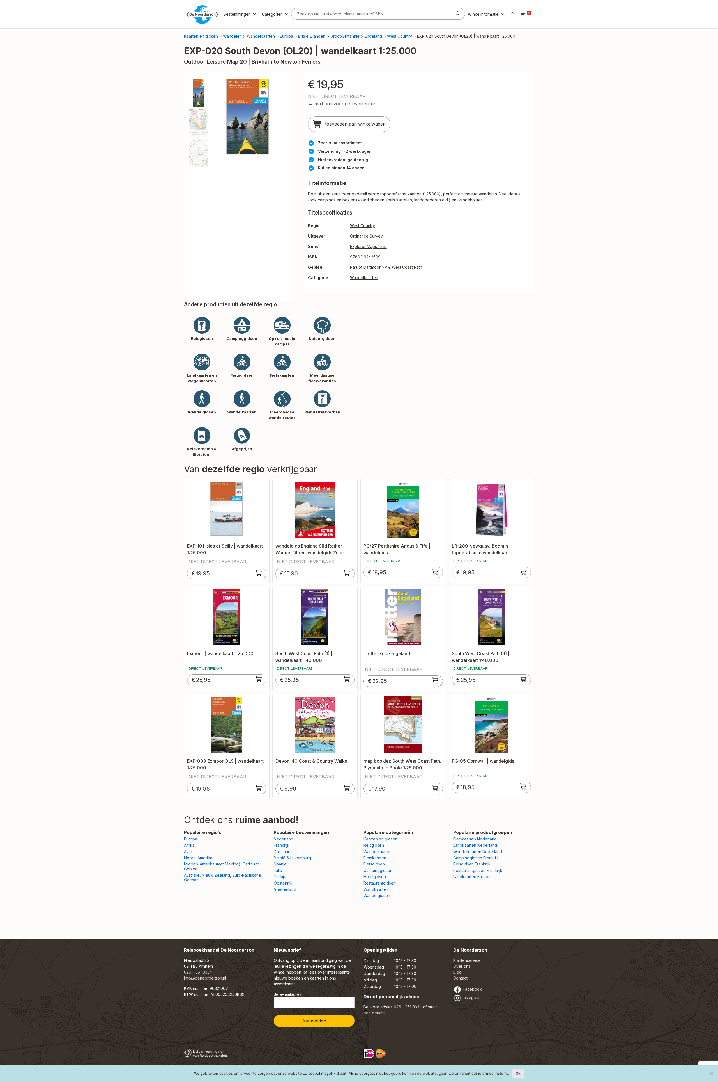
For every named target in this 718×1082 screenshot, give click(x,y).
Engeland (373, 36)
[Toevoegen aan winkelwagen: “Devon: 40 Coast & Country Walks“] (347, 788)
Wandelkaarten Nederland (477, 851)
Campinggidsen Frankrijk (476, 857)
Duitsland (282, 851)
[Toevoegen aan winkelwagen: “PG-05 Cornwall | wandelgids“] (523, 786)
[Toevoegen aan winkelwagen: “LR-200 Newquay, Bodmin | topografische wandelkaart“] (523, 571)
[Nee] (711, 1073)
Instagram (471, 997)
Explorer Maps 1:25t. (368, 246)
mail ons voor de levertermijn (345, 103)
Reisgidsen (373, 845)
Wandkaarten (375, 889)
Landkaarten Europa (472, 876)
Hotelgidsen (374, 876)
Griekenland (285, 889)
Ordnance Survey (366, 236)
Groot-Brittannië (345, 36)
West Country (399, 36)
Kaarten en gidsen (201, 36)
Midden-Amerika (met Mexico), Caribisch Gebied (222, 866)
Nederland (283, 839)
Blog (457, 972)
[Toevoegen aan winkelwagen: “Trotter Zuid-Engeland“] (435, 680)
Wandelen (232, 36)
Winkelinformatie (483, 14)
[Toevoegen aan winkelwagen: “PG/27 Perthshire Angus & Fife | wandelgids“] (435, 571)
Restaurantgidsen (379, 883)
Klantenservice (467, 960)
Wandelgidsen (376, 895)
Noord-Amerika (198, 857)
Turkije (280, 876)
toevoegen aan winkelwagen (355, 124)
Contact (460, 978)
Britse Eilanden (311, 36)
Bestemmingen (237, 14)
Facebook (472, 989)
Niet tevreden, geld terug (343, 159)
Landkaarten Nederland (475, 845)
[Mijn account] (512, 14)
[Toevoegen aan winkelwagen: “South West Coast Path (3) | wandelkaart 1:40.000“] (523, 679)
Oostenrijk (283, 883)
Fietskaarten (374, 857)
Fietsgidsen (374, 864)
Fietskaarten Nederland (475, 839)
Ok (518, 1073)
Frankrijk (281, 845)
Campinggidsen (377, 870)
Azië (188, 851)
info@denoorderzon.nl (205, 978)
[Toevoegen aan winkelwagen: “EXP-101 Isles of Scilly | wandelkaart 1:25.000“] (259, 573)
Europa (286, 36)
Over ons (461, 966)
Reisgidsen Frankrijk (472, 864)
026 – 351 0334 (198, 972)
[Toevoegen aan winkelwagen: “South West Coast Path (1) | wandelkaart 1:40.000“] (347, 679)
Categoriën (272, 14)
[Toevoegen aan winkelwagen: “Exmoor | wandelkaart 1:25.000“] (259, 679)
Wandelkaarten (261, 36)
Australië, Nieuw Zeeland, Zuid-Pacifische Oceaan (222, 877)
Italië (278, 870)
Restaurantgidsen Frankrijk (477, 870)
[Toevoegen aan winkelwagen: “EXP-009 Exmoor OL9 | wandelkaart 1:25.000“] (259, 788)
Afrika (189, 845)
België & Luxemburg (292, 857)
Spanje (280, 864)
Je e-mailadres (288, 994)
